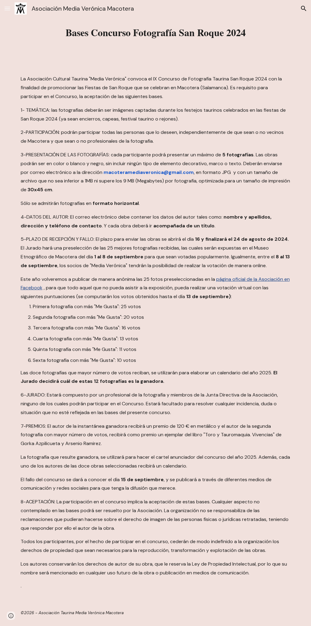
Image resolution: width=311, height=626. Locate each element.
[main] (155, 32)
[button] (7, 8)
